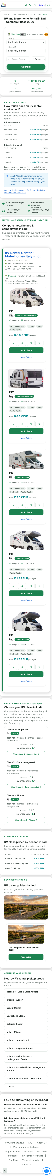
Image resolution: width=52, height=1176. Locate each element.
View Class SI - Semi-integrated (25, 787)
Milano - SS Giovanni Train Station (24, 1078)
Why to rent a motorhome (26, 1147)
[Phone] (30, 5)
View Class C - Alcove (25, 820)
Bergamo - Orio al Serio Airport (22, 991)
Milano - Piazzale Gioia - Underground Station (26, 1069)
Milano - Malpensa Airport (20, 1048)
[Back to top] (5, 1170)
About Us (42, 1142)
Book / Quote (26, 350)
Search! (26, 66)
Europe (32, 14)
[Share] (31, 343)
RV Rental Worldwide (19, 14)
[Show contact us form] (25, 5)
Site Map (13, 1160)
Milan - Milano (14, 1032)
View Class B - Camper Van (25, 754)
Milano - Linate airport (18, 1040)
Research (42, 1151)
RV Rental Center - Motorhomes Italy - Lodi (23, 254)
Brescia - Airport (15, 999)
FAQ (30, 1142)
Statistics (12, 1155)
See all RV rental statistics (15, 192)
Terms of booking (31, 1160)
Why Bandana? (12, 1151)
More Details (26, 357)
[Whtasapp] (35, 5)
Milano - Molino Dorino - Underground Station (19, 1058)
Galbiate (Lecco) (15, 1024)
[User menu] (48, 5)
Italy (39, 14)
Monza (10, 1086)
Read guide (26, 957)
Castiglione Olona (16, 1016)
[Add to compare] (22, 343)
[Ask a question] (39, 343)
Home (6, 14)
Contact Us (25, 1164)
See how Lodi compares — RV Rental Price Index (24, 190)
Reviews (28, 1151)
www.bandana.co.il (14, 1142)
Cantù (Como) (14, 1008)
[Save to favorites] (13, 343)
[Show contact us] (47, 1171)
